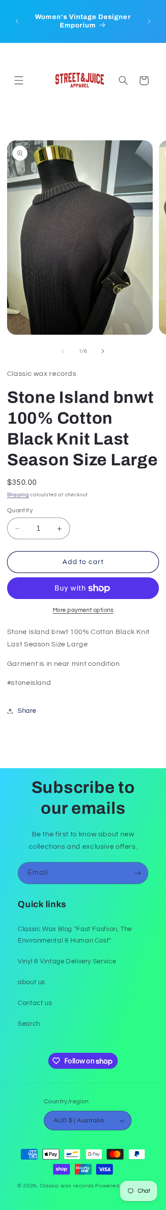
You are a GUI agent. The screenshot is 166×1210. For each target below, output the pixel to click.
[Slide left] (63, 351)
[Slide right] (103, 351)
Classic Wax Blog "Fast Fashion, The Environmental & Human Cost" (75, 935)
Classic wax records (67, 1185)
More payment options (83, 610)
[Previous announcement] (17, 21)
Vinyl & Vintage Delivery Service (67, 961)
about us (31, 982)
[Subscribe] (137, 873)
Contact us (35, 1003)
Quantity (20, 510)
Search (29, 1024)
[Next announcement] (149, 21)
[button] (18, 80)
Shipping (18, 494)
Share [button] (27, 710)
